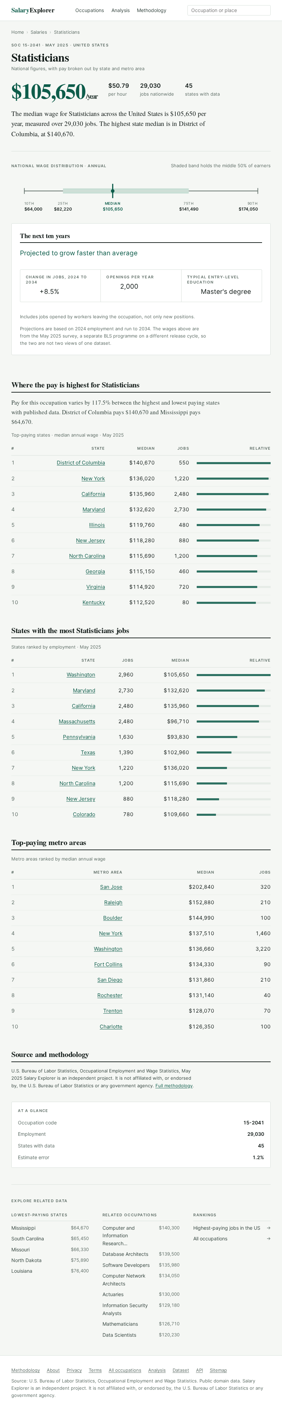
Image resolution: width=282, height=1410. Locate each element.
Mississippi (50, 1228)
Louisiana (50, 1271)
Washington (81, 674)
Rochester (109, 995)
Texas (88, 752)
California (93, 494)
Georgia (95, 571)
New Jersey (90, 540)
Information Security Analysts (141, 1309)
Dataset (181, 1370)
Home (17, 32)
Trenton (112, 1010)
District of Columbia (81, 462)
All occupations (232, 1238)
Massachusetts (77, 721)
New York (93, 478)
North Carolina (87, 556)
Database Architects (141, 1254)
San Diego (109, 979)
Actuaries (141, 1294)
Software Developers (141, 1265)
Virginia (95, 587)
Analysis (120, 10)
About (53, 1370)
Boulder (112, 918)
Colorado (84, 814)
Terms (95, 1370)
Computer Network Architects (141, 1279)
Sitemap (218, 1370)
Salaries (39, 32)
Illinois (97, 525)
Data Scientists (141, 1335)
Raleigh (113, 902)
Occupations (89, 10)
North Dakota (50, 1260)
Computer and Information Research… (141, 1235)
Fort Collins (108, 964)
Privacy (74, 1370)
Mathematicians (141, 1324)
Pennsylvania (79, 737)
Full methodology (174, 1085)
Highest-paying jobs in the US (232, 1228)
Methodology (151, 10)
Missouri (50, 1249)
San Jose (111, 887)
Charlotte (111, 1026)
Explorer (33, 10)
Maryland (94, 509)
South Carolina (50, 1238)
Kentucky (94, 602)
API (199, 1370)
